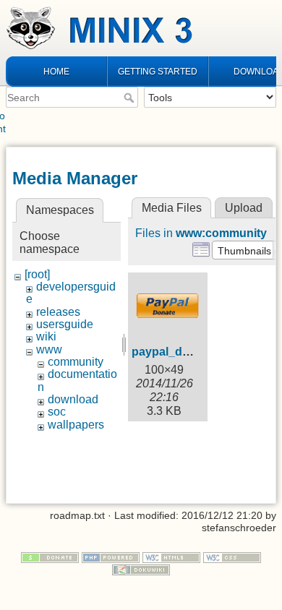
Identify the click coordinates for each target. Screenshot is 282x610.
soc (57, 411)
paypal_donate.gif (181, 351)
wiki (46, 336)
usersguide (64, 324)
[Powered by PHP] (111, 556)
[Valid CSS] (232, 556)
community (75, 362)
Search (130, 98)
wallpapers (76, 424)
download (73, 399)
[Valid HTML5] (171, 556)
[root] (37, 274)
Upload (243, 208)
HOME (56, 71)
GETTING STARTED (157, 71)
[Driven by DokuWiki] (141, 569)
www (49, 349)
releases (58, 312)
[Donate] (50, 556)
